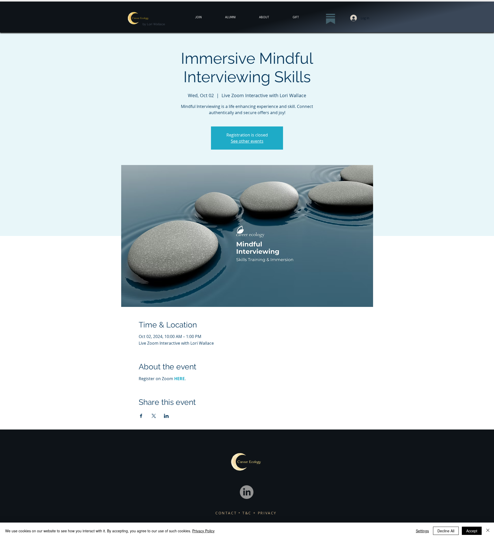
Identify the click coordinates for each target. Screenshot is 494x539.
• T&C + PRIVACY (258, 512)
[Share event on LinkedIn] (166, 416)
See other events (247, 141)
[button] (296, 17)
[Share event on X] (153, 416)
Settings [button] (422, 530)
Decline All (445, 530)
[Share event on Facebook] (141, 416)
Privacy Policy (203, 530)
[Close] (488, 531)
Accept (471, 530)
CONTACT (227, 512)
